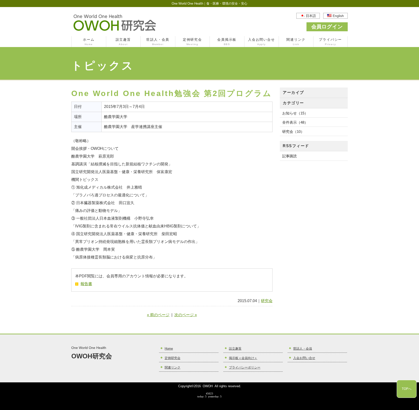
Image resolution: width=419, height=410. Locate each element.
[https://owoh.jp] (114, 31)
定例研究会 (192, 42)
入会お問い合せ (261, 42)
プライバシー (330, 42)
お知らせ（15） (295, 113)
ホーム (88, 42)
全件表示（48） (295, 122)
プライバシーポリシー (244, 367)
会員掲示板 (226, 42)
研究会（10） (293, 131)
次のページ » (185, 315)
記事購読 (289, 156)
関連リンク (296, 42)
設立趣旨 (123, 42)
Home (169, 348)
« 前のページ (158, 315)
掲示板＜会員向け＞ (243, 358)
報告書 (86, 284)
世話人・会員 (157, 42)
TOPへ (406, 389)
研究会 (267, 301)
